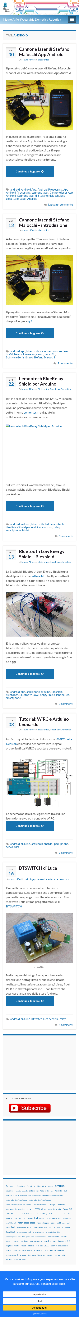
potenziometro (53, 1237)
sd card (46, 1246)
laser (17, 354)
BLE (65, 1191)
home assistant (20, 1214)
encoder (30, 1209)
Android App (28, 189)
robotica (30, 1246)
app (23, 351)
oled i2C (60, 1227)
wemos (57, 1255)
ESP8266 (39, 1209)
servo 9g (49, 354)
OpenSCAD (10, 1232)
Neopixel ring (21, 1227)
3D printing (41, 1186)
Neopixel (10, 1227)
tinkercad (41, 1255)
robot (23, 1245)
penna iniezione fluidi (53, 1232)
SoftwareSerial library (19, 357)
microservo (28, 354)
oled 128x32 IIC (50, 1227)
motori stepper (42, 1223)
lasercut (9, 1218)
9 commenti (66, 852)
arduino (25, 524)
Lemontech (31, 412)
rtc (41, 1246)
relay (56, 527)
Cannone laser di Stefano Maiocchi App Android (44, 51)
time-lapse (21, 1255)
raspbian (9, 1246)
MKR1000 (67, 1218)
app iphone (33, 691)
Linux (48, 1218)
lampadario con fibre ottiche (63, 1214)
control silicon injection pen (15, 1205)
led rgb (41, 1218)
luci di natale (56, 1218)
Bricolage (30, 879)
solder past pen (27, 1250)
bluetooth (32, 351)
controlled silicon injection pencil (40, 1200)
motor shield (56, 1223)
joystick (49, 1214)
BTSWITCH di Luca (38, 868)
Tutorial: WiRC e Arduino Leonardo (44, 721)
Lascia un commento (60, 204)
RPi (37, 1246)
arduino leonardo (42, 843)
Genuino (9, 1213)
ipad (56, 843)
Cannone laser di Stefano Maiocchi (38, 195)
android (15, 189)
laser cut (17, 1218)
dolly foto (61, 1204)
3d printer (31, 1186)
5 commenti (66, 1024)
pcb (29, 1232)
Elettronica (43, 59)
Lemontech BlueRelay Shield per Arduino (41, 381)
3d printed (21, 1186)
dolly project (20, 1209)
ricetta (16, 1246)
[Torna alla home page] (39, 7)
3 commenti (66, 536)
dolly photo (9, 1209)
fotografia (57, 1209)
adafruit (50, 1186)
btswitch (36, 1019)
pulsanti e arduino (21, 1241)
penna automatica (38, 1232)
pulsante (64, 1237)
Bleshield (57, 691)
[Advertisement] (30, 1062)
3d (7, 1186)
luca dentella (50, 1019)
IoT (43, 1214)
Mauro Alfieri (28, 59)
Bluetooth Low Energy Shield (37, 694)
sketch (8, 1250)
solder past (17, 1250)
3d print (13, 1186)
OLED (29, 1227)
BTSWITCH (14, 906)
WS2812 (9, 1260)
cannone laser (40, 192)
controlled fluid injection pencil (53, 1195)
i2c (27, 1214)
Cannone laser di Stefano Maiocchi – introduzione (44, 222)
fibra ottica (48, 1209)
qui (30, 321)
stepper (60, 1250)
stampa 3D (38, 1250)
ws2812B (17, 1259)
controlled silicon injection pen (16, 1200)
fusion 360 (67, 1209)
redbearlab (37, 576)
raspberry (38, 1241)
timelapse (32, 1255)
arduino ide (10, 1191)
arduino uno (34, 1191)
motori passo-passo (26, 1222)
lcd (23, 1218)
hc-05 (9, 354)
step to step (11, 1255)
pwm (31, 1241)
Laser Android (28, 198)
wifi (63, 1255)
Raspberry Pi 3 (64, 1241)
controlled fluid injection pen (30, 1195)
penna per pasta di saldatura (15, 1237)
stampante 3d (50, 1250)
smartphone (13, 530)
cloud (17, 1195)
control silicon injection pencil (37, 1205)
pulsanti (9, 1241)
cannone (45, 351)
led (47, 524)
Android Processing (50, 189)
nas (63, 1223)
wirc (16, 846)
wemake (49, 1255)
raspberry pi (50, 1241)
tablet (25, 530)
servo (39, 354)
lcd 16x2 (29, 1218)
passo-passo (22, 1232)
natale (68, 1223)
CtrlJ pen (52, 1205)
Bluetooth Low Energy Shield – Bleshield (41, 554)
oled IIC (67, 1227)
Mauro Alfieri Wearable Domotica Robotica (32, 19)
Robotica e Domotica (60, 389)
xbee (24, 1260)
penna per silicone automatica (36, 1237)
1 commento (65, 363)
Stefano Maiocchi (44, 357)
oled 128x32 (38, 1227)
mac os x (47, 527)
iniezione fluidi (35, 1214)
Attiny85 (59, 1191)
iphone (60, 694)
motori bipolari (11, 1223)
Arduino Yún (44, 1191)
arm (52, 1191)
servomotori (63, 1246)
